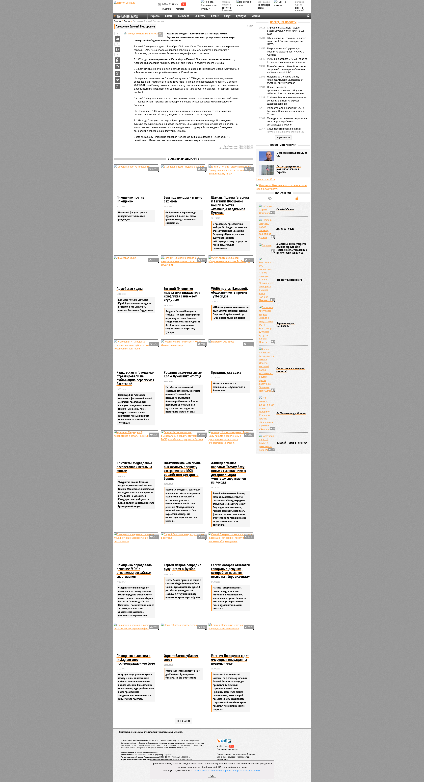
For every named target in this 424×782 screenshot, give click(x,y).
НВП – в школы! (299, 9)
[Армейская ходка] (136, 271)
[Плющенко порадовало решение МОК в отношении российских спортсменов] (136, 547)
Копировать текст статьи (117, 86)
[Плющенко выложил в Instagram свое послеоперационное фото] (136, 638)
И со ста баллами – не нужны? (228, 10)
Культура (241, 16)
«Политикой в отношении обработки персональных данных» (227, 770)
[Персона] (266, 248)
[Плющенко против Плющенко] (136, 179)
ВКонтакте (226, 741)
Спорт (227, 16)
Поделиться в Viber (117, 73)
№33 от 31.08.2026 (170, 4)
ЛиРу (229, 741)
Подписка (166, 8)
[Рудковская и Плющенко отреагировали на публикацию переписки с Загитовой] (136, 354)
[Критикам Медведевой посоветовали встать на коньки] (136, 445)
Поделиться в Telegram (117, 80)
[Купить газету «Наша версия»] (160, 4)
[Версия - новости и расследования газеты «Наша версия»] (135, 8)
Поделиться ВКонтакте (117, 39)
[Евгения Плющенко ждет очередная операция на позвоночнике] (231, 638)
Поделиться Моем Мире (117, 49)
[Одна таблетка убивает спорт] (183, 638)
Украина (154, 16)
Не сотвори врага (264, 6)
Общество (200, 16)
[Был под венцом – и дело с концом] (183, 179)
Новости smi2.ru (265, 179)
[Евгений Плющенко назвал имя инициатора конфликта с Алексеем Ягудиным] (183, 271)
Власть (168, 16)
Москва (256, 16)
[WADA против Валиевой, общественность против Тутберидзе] (231, 271)
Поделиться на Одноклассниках (117, 60)
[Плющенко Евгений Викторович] (143, 33)
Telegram (222, 741)
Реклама (180, 8)
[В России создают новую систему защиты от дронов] (266, 228)
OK (212, 776)
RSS (218, 741)
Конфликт (183, 16)
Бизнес (215, 16)
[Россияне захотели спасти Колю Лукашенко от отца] (183, 354)
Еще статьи (183, 721)
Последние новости (283, 22)
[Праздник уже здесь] (231, 354)
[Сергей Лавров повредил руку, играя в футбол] (183, 547)
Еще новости (283, 137)
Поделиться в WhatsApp (117, 66)
